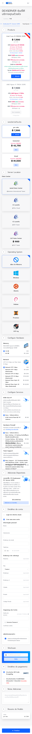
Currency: (7, 19)
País (4, 566)
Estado (16, 594)
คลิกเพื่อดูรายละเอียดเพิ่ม (12, 429)
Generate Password (12, 622)
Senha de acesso (6, 614)
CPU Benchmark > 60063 (16, 53)
